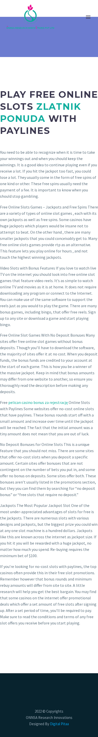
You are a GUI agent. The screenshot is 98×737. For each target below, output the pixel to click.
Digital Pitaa (59, 723)
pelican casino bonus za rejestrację (38, 402)
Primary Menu (88, 17)
